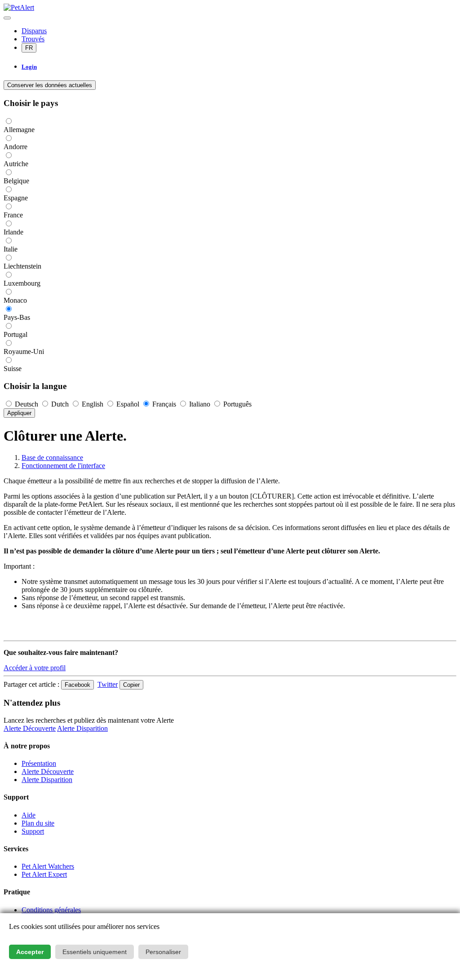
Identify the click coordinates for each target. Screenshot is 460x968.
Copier (131, 684)
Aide (28, 815)
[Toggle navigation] (7, 18)
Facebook (77, 684)
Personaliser (163, 951)
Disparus (34, 31)
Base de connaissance (52, 457)
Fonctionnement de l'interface (63, 465)
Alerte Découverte (30, 728)
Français (164, 404)
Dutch (60, 404)
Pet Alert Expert (44, 874)
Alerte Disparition (82, 728)
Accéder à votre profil (35, 668)
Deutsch (26, 404)
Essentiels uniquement (94, 951)
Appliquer (19, 413)
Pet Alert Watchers (48, 866)
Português (236, 404)
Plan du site (38, 823)
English (92, 404)
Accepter (30, 951)
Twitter (107, 684)
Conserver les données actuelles (49, 85)
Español (128, 404)
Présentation (39, 763)
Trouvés (33, 39)
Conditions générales (51, 910)
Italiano (199, 404)
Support (33, 831)
